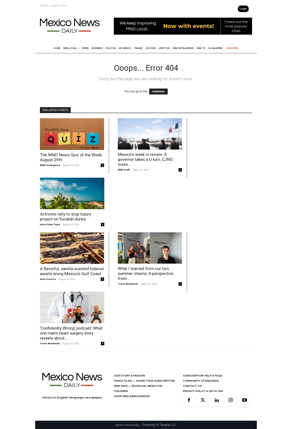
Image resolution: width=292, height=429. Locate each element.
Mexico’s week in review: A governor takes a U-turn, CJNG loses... (145, 159)
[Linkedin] (217, 400)
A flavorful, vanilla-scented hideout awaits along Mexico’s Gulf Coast (72, 271)
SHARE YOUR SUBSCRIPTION (155, 380)
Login (243, 8)
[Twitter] (203, 400)
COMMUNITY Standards (201, 380)
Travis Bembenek (128, 283)
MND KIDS (121, 385)
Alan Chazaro (48, 278)
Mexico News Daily (127, 424)
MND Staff (124, 169)
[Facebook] (189, 400)
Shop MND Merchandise (132, 396)
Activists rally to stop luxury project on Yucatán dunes (65, 216)
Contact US (192, 385)
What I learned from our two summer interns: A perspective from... (145, 273)
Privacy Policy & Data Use (203, 391)
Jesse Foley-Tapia (50, 224)
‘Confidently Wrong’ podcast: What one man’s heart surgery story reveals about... (71, 333)
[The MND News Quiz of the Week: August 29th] (72, 134)
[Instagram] (231, 400)
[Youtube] (244, 400)
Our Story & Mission (129, 375)
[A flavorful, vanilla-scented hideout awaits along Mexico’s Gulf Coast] (72, 248)
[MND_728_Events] (183, 38)
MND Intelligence (50, 165)
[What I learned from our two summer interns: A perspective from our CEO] (150, 248)
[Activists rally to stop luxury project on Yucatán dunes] (72, 193)
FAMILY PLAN (123, 380)
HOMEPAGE (158, 91)
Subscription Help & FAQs (202, 375)
